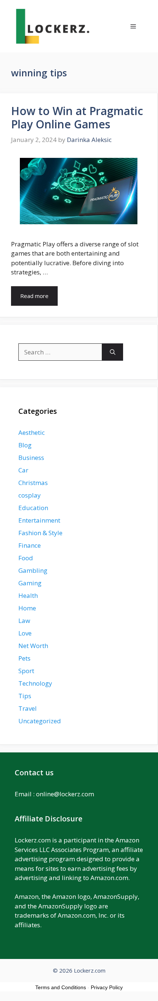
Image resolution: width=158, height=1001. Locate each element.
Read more (34, 295)
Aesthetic (31, 432)
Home (27, 608)
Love (25, 633)
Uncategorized (39, 721)
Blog (25, 445)
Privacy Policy (107, 987)
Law (24, 620)
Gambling (32, 570)
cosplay (29, 495)
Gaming (30, 583)
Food (25, 558)
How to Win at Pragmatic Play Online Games (77, 117)
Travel (27, 708)
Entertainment (39, 520)
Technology (35, 683)
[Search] (112, 352)
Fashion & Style (40, 533)
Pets (24, 658)
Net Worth (33, 645)
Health (28, 595)
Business (31, 457)
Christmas (33, 482)
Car (23, 470)
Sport (26, 670)
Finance (29, 545)
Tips (24, 696)
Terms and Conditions (60, 987)
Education (33, 507)
